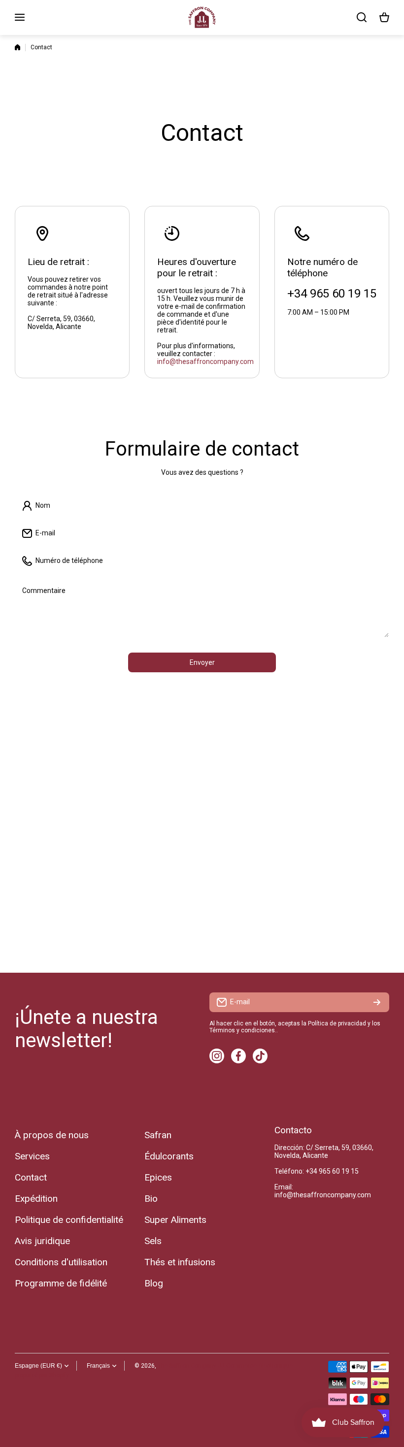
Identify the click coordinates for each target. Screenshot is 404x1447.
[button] (384, 17)
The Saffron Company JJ (191, 1365)
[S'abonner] (377, 1002)
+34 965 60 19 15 (332, 1171)
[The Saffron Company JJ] (202, 17)
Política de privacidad (337, 1023)
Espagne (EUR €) (38, 1365)
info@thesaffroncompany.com (205, 361)
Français (98, 1365)
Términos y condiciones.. (243, 1030)
